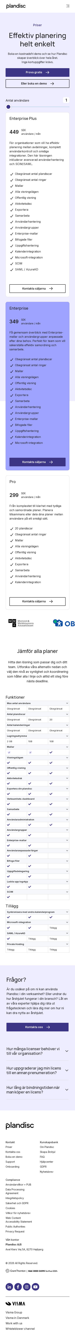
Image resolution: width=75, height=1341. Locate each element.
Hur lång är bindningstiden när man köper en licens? (33, 1089)
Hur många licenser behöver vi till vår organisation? (33, 1051)
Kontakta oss (34, 1027)
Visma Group (14, 1312)
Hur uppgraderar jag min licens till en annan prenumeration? (33, 1070)
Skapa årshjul (47, 1151)
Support (10, 1161)
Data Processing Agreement (15, 1191)
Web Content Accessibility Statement (19, 1219)
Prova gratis (34, 72)
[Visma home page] (37, 1304)
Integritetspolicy (15, 1198)
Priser (9, 1146)
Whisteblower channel (20, 1328)
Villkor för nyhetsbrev (18, 1213)
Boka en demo (14, 1156)
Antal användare (17, 100)
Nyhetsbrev (46, 1171)
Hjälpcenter (46, 1161)
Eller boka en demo (34, 83)
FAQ (42, 1156)
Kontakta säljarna (34, 288)
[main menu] (67, 6)
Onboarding (12, 1166)
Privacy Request (15, 1231)
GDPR (43, 1166)
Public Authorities (15, 1226)
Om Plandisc (47, 1146)
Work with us (14, 1323)
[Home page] (16, 6)
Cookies (10, 1208)
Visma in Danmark (17, 1318)
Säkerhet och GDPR (17, 1203)
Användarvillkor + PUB (18, 1184)
